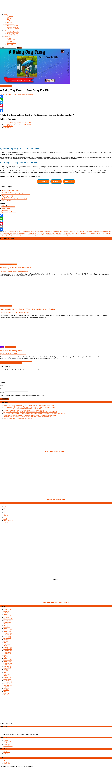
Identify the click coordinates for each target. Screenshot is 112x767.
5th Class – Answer (12, 27)
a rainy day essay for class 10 (61, 231)
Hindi (5, 519)
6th (4, 511)
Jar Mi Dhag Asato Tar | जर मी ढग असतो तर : (15, 268)
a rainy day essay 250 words (28, 231)
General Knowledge (8, 746)
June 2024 (6, 641)
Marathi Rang (11, 39)
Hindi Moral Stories (12, 35)
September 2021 (8, 685)
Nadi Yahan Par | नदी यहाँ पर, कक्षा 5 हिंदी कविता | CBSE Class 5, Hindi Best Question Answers (29, 407)
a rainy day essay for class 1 (45, 231)
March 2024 (7, 645)
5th (4, 509)
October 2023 (7, 652)
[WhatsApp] (56, 99)
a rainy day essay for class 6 (30, 233)
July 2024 (6, 639)
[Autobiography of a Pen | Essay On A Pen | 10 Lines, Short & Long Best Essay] (56, 291)
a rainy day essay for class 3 (94, 231)
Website (2, 392)
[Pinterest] (56, 105)
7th (4, 512)
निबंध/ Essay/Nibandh (6, 86)
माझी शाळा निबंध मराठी (7, 197)
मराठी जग (9, 17)
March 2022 (7, 675)
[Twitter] (56, 102)
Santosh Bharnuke (22, 94)
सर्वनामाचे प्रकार (5, 208)
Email (2, 389)
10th (5, 506)
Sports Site (10, 44)
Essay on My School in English (10, 190)
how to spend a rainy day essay (50, 234)
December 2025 (8, 617)
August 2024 (7, 638)
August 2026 (7, 609)
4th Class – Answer (12, 25)
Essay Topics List (8, 126)
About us (6, 760)
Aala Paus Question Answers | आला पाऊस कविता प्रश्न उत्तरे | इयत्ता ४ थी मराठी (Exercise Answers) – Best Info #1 (34, 413)
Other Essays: (7, 127)
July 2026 (6, 611)
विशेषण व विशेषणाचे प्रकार (8, 207)
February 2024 (8, 647)
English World (11, 21)
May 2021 (6, 691)
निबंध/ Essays (10, 16)
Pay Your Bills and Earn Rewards (56, 602)
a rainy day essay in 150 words (95, 233)
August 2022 (7, 668)
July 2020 (6, 694)
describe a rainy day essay (34, 234)
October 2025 (7, 620)
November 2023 (8, 650)
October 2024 (7, 636)
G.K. (5, 30)
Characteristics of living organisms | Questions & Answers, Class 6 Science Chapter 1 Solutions (30, 415)
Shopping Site (11, 41)
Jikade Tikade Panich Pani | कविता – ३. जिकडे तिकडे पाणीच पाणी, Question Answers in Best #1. (29, 405)
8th (4, 514)
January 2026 (7, 616)
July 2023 (6, 655)
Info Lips (6, 753)
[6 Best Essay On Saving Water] (56, 332)
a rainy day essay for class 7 (46, 233)
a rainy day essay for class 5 (14, 233)
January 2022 (7, 679)
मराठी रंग (3, 205)
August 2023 (7, 653)
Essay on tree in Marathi (8, 195)
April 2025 (7, 627)
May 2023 (6, 657)
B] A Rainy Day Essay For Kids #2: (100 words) (17, 124)
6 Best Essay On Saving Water (11, 351)
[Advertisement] (52, 8)
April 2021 (7, 693)
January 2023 (7, 661)
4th (4, 508)
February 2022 (8, 677)
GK (5, 517)
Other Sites (7, 36)
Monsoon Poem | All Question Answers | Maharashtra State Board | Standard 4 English (27, 416)
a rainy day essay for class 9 (78, 233)
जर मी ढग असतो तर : (6, 200)
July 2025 (6, 623)
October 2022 (7, 664)
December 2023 (8, 649)
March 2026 (7, 614)
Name (2, 385)
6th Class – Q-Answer (13, 28)
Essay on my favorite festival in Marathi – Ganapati (15, 194)
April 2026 (7, 612)
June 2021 (6, 690)
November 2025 (8, 619)
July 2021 (6, 688)
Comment (3, 382)
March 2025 (7, 628)
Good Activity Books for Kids (56, 499)
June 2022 (6, 671)
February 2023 (8, 660)
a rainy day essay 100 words (12, 231)
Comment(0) (30, 94)
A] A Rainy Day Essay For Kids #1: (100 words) (17, 122)
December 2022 (8, 663)
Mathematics (10, 22)
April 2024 (7, 644)
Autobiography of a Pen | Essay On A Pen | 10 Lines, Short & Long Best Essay (28, 309)
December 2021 (8, 680)
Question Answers (9, 24)
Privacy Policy (7, 763)
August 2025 (7, 622)
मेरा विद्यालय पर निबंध (6, 192)
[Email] (56, 108)
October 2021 (7, 683)
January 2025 (7, 631)
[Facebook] (56, 96)
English (2, 347)
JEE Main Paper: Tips (13, 32)
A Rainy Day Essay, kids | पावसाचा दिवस (11, 363)
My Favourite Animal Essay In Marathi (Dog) (14, 199)
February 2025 (8, 630)
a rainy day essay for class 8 (62, 233)
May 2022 (6, 672)
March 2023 (7, 658)
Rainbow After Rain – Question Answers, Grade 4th (18, 418)
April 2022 (7, 674)
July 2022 (6, 669)
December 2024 (8, 633)
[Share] (56, 110)
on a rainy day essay (65, 234)
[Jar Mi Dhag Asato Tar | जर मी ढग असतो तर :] (56, 251)
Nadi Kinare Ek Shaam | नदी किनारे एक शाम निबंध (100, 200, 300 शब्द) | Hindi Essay (26, 409)
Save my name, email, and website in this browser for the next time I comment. (24, 395)
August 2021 (7, 686)
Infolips (9, 38)
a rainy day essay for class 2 (77, 231)
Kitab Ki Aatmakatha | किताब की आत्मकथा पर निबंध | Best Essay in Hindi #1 (24, 410)
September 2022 (8, 666)
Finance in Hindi (11, 43)
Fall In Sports (7, 754)
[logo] (7, 733)
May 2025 (6, 625)
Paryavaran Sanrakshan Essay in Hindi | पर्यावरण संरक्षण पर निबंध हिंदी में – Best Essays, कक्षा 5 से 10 (30, 412)
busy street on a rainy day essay (18, 234)
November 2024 (8, 634)
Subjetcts (6, 14)
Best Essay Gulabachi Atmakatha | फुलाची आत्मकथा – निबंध (16, 361)
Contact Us (6, 762)
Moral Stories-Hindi (12, 33)
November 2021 (8, 682)
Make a (47, 451)
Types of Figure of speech (8, 212)
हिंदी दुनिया (9, 19)
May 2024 (6, 642)
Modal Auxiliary (6, 210)
